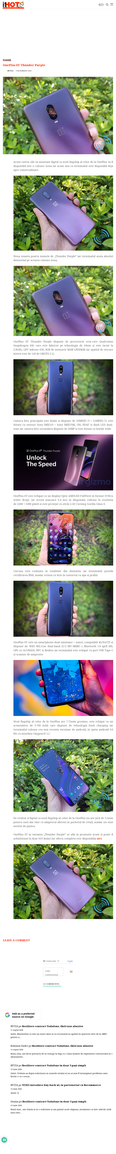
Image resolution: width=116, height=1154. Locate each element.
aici (99, 838)
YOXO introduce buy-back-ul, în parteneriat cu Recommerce (61, 1085)
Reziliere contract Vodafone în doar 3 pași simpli (54, 1065)
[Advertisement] (58, 30)
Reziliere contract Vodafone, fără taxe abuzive (52, 1026)
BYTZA (10, 71)
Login (70, 961)
